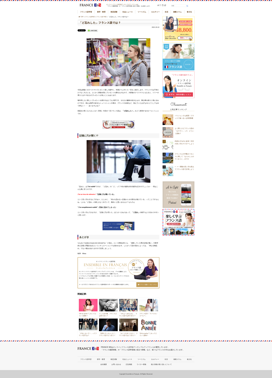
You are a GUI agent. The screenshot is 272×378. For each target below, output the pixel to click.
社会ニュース (128, 12)
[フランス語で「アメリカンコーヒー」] (148, 305)
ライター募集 (141, 364)
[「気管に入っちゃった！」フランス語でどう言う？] (108, 325)
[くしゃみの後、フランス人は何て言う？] (108, 305)
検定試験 (114, 12)
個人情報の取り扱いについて (161, 364)
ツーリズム (142, 12)
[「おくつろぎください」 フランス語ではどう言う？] (128, 325)
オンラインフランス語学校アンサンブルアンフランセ (121, 4)
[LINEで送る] (92, 31)
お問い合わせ (116, 364)
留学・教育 (101, 12)
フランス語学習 (86, 12)
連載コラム (177, 12)
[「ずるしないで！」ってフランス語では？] (88, 325)
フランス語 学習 (101, 17)
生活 (166, 12)
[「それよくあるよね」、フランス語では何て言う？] (128, 305)
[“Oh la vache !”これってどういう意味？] (88, 305)
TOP (81, 17)
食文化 (189, 12)
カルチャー (155, 12)
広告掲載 (129, 364)
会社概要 (103, 364)
